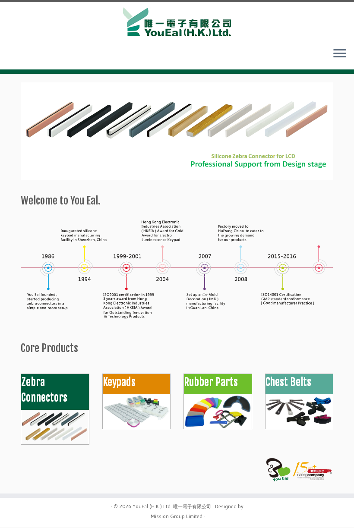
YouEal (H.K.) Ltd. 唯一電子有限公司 (172, 506)
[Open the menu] (339, 53)
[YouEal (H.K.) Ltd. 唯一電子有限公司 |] (177, 21)
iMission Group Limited (175, 516)
